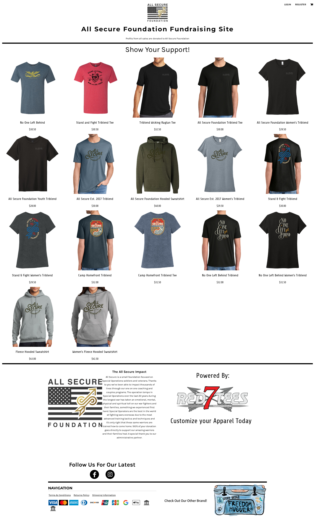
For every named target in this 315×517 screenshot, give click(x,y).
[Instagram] (110, 474)
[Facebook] (94, 474)
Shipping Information (104, 495)
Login (287, 4)
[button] (311, 4)
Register (300, 4)
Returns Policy (81, 495)
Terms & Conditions (60, 495)
